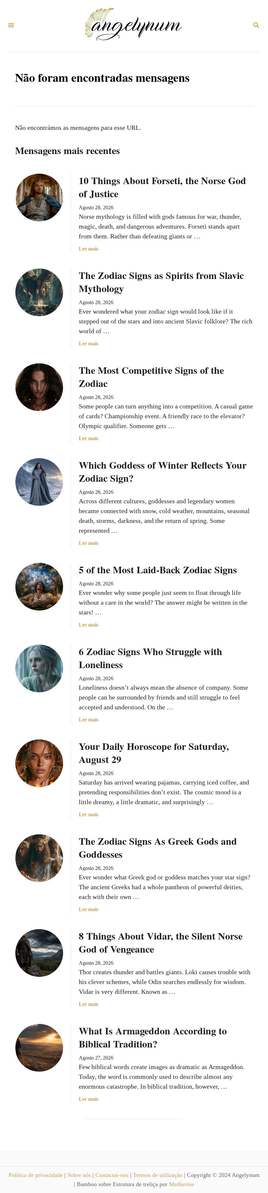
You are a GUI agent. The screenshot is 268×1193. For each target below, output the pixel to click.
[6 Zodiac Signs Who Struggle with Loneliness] (39, 668)
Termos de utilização (158, 1175)
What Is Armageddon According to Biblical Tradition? (153, 1037)
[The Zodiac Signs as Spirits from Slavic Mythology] (39, 292)
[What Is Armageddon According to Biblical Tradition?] (39, 1048)
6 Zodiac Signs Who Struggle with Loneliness (150, 657)
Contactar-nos (112, 1175)
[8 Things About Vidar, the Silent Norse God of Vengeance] (39, 953)
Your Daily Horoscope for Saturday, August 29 (154, 752)
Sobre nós (79, 1175)
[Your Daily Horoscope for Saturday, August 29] (39, 763)
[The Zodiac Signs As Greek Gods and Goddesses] (39, 858)
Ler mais (88, 249)
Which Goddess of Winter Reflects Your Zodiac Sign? (162, 471)
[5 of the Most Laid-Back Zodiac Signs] (39, 587)
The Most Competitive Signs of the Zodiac (151, 376)
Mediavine (181, 1184)
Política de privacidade (36, 1175)
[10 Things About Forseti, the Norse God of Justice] (39, 197)
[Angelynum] (133, 26)
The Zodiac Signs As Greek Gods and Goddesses (158, 847)
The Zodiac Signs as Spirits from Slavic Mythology (161, 281)
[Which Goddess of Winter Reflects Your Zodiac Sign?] (39, 482)
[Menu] (11, 25)
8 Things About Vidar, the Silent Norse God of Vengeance (161, 942)
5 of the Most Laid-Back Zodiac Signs (158, 569)
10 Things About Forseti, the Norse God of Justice (162, 186)
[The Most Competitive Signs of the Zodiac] (39, 387)
